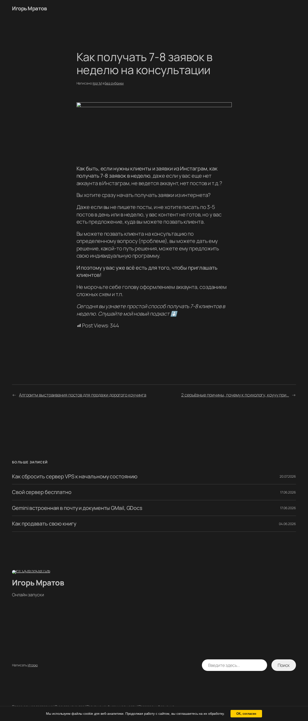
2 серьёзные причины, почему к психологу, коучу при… (235, 395)
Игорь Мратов (29, 8)
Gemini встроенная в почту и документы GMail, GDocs (77, 508)
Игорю (33, 665)
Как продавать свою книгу (44, 523)
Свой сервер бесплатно (41, 492)
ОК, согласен (246, 713)
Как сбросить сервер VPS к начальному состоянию (74, 476)
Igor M (97, 83)
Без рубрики (114, 83)
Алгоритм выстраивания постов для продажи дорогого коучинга (82, 395)
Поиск (284, 665)
